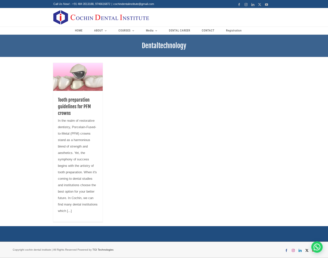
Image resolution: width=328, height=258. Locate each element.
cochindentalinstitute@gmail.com (133, 3)
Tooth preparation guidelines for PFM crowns (74, 106)
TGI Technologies (103, 249)
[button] (317, 247)
